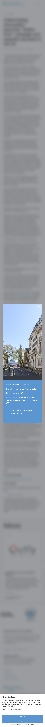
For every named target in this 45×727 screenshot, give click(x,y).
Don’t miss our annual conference (22, 412)
